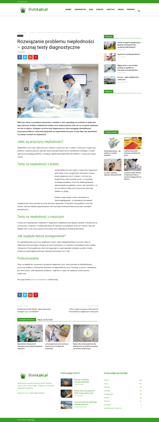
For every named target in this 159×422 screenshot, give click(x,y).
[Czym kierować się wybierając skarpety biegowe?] (66, 405)
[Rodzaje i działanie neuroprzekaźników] (66, 382)
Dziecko (99, 9)
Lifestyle (111, 9)
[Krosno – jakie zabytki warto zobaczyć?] (110, 80)
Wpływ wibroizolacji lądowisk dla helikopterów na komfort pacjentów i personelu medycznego (85, 346)
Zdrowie (130, 9)
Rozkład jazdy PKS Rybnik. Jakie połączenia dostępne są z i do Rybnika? (34, 310)
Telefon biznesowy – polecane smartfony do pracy (132, 153)
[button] (139, 11)
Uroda (121, 9)
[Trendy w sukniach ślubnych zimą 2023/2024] (113, 165)
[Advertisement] (79, 23)
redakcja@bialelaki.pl (36, 393)
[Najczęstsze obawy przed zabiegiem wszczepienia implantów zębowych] (30, 333)
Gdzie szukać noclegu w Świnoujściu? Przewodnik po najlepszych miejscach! (83, 310)
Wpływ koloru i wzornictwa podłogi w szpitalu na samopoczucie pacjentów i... (128, 68)
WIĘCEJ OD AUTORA (45, 320)
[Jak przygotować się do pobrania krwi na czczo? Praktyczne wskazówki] (58, 333)
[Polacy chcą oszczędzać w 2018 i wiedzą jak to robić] (66, 394)
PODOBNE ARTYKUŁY (27, 320)
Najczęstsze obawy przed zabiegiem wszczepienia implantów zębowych (29, 346)
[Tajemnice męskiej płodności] (110, 57)
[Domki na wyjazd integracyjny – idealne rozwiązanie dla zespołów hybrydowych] (110, 45)
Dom (91, 9)
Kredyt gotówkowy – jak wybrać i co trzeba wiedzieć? (112, 153)
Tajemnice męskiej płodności (128, 54)
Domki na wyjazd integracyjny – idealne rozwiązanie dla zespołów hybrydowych (129, 45)
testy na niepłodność (40, 280)
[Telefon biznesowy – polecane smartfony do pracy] (133, 143)
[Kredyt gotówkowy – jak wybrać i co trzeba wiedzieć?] (113, 143)
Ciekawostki (80, 9)
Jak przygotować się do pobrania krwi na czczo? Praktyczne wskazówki (56, 346)
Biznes (68, 9)
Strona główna (22, 32)
